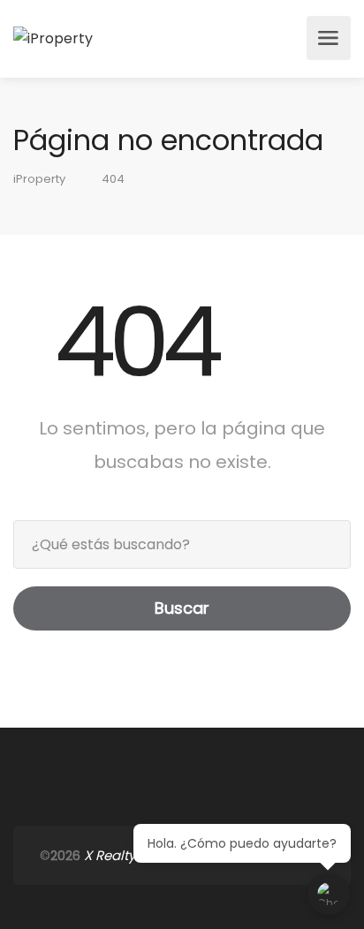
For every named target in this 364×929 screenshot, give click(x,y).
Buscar (182, 608)
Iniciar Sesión (288, 38)
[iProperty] (53, 38)
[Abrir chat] (328, 893)
